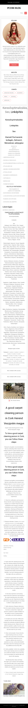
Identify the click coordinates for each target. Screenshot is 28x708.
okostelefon (20, 92)
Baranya (12, 74)
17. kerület (14, 361)
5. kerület (13, 353)
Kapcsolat (14, 64)
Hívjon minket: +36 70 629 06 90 (13, 2)
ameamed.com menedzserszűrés (11, 169)
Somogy (8, 82)
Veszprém (14, 83)
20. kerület (16, 362)
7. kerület (10, 355)
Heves (19, 78)
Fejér (19, 76)
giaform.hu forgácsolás (9, 160)
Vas (10, 83)
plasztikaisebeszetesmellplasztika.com (13, 163)
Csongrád (15, 76)
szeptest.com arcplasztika (14, 153)
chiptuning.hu (6, 178)
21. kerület (21, 362)
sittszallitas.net (7, 172)
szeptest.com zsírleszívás (14, 155)
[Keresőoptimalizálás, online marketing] (14, 8)
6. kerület (18, 353)
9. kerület (20, 355)
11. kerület (13, 357)
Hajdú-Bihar (15, 78)
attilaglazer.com (7, 166)
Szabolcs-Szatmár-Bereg (16, 82)
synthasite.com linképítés (10, 201)
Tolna (23, 82)
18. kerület (19, 361)
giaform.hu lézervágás (8, 210)
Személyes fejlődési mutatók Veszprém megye (14, 695)
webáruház (6, 100)
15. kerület (21, 359)
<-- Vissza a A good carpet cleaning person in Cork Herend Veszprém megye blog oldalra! (14, 674)
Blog (16, 46)
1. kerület (10, 352)
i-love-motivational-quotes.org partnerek (14, 195)
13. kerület (10, 359)
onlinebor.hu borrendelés (10, 175)
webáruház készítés (9, 92)
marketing (13, 96)
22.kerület (11, 364)
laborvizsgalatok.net (8, 157)
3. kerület (20, 352)
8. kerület (15, 355)
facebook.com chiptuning (9, 198)
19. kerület (10, 362)
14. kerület (16, 359)
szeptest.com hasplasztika (14, 190)
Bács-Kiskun (7, 74)
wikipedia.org (6, 181)
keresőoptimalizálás (7, 51)
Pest (4, 82)
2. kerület (15, 352)
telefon (5, 96)
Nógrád (23, 80)
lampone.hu (14, 146)
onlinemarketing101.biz (14, 151)
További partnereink (8, 184)
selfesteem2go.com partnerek (11, 192)
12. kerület (18, 357)
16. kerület (8, 361)
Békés (15, 74)
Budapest (11, 76)
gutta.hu (14, 147)
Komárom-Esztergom (16, 80)
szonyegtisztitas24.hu (14, 149)
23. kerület (16, 364)
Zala (18, 83)
